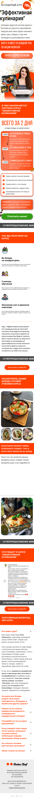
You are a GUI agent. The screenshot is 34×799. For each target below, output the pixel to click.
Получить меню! (17, 216)
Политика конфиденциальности (17, 788)
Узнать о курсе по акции (17, 55)
